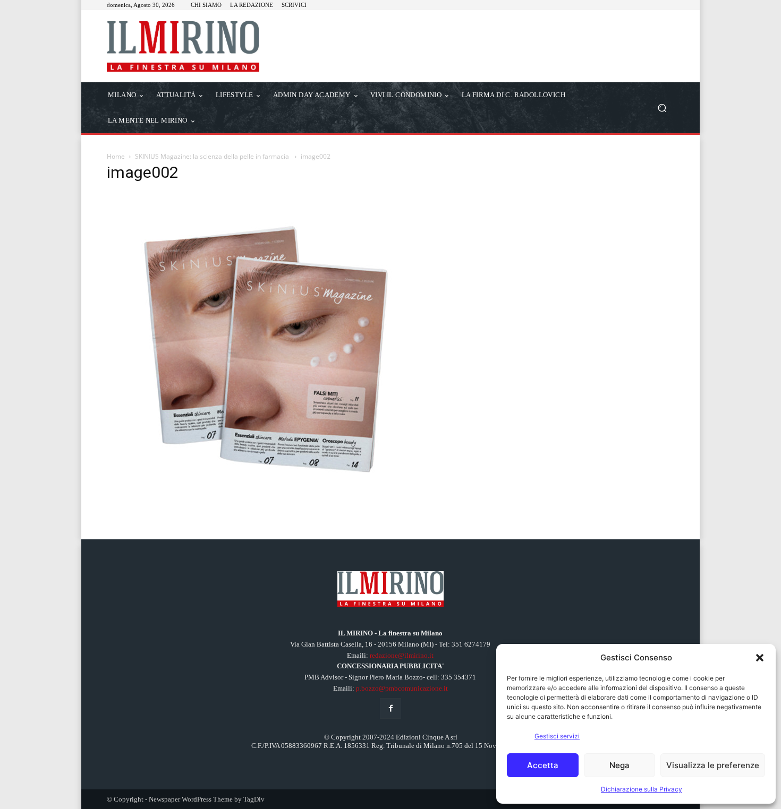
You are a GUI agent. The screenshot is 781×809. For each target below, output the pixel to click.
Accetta (542, 765)
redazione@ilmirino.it (402, 655)
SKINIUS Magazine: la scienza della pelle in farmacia (213, 156)
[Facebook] (390, 708)
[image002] (259, 493)
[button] (759, 657)
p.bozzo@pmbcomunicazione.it (402, 688)
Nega (619, 765)
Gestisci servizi (557, 736)
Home (116, 156)
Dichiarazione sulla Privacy (641, 789)
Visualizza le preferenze (712, 765)
